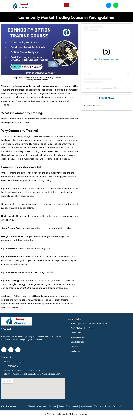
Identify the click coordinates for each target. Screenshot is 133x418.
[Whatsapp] (115, 5)
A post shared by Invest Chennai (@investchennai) (106, 88)
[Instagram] (11, 349)
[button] (66, 5)
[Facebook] (3, 349)
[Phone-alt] (108, 5)
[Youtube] (18, 349)
